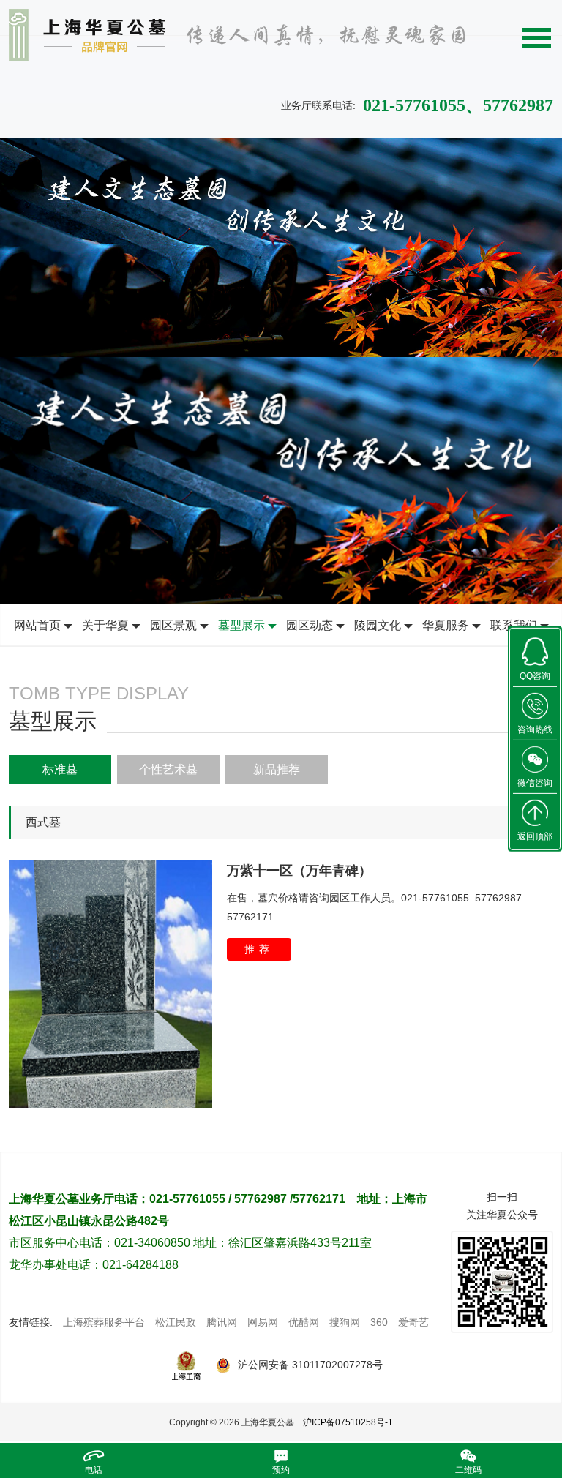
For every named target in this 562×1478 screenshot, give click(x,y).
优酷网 (303, 1322)
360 (379, 1322)
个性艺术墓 (168, 769)
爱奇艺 (413, 1322)
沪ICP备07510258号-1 (348, 1422)
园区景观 (173, 625)
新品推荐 (276, 769)
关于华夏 (105, 625)
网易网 (262, 1322)
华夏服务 (445, 625)
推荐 (259, 949)
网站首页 (37, 625)
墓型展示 (241, 625)
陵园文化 (377, 625)
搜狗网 (344, 1322)
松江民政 (175, 1322)
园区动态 (309, 625)
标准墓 (60, 769)
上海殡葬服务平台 (104, 1322)
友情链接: (31, 1322)
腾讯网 (221, 1322)
